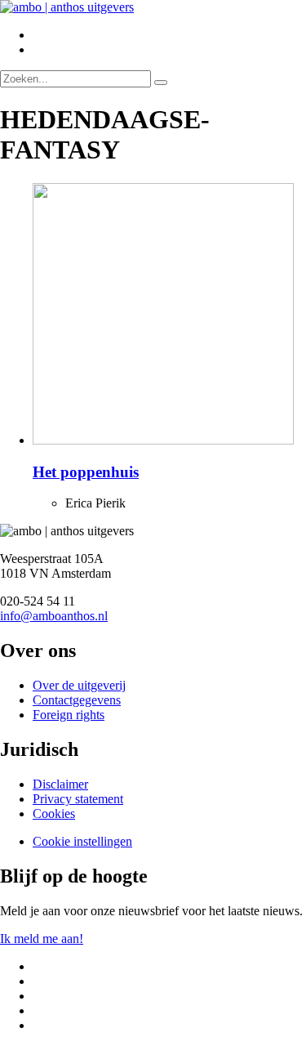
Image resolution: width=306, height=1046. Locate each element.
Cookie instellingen (82, 841)
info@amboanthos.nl (54, 616)
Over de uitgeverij (79, 685)
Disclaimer (60, 784)
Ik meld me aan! (41, 938)
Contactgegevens (77, 700)
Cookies (54, 813)
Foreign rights (68, 715)
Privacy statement (78, 799)
